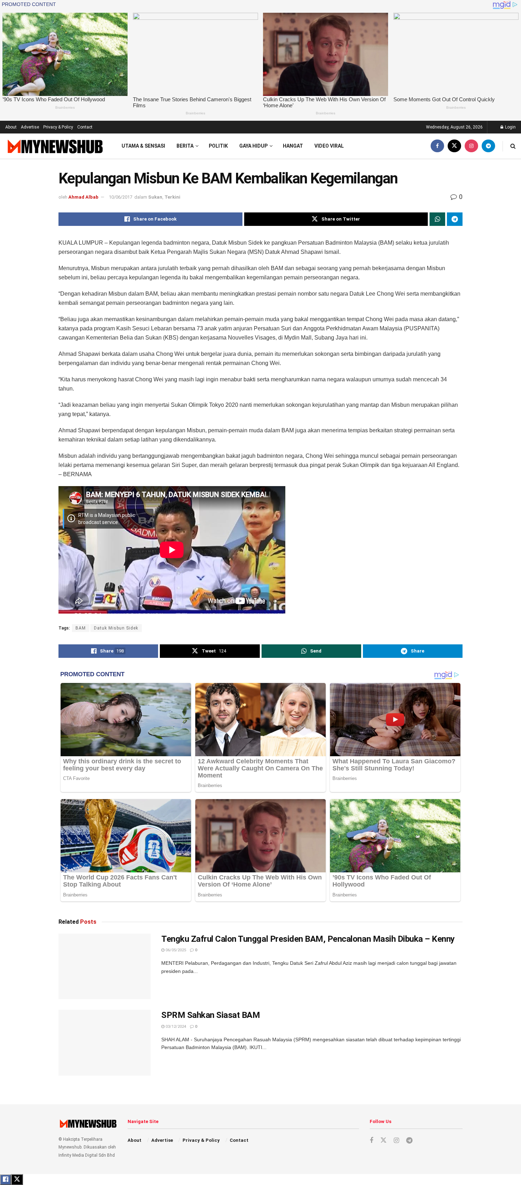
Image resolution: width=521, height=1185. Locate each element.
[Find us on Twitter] (454, 146)
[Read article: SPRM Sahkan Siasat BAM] (104, 1043)
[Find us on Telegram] (488, 146)
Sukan (155, 197)
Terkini (172, 197)
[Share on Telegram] (455, 219)
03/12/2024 (175, 1026)
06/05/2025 (175, 950)
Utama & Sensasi (143, 146)
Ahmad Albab (83, 197)
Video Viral (329, 146)
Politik (218, 146)
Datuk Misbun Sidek (116, 628)
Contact (85, 127)
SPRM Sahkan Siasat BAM (210, 1015)
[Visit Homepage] (54, 146)
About (11, 127)
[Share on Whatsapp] (437, 219)
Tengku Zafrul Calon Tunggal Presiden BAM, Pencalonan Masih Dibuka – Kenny (308, 939)
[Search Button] (513, 146)
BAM (80, 628)
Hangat (293, 146)
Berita (185, 146)
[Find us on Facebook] (437, 146)
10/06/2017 (120, 197)
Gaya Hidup (253, 146)
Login (510, 127)
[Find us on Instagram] (471, 146)
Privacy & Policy (58, 127)
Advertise (30, 127)
